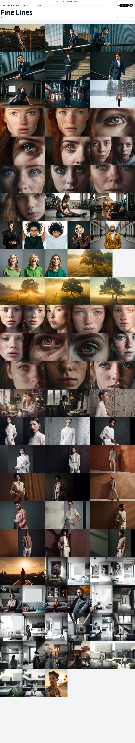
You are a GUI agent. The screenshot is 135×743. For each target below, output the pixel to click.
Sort (2, 17)
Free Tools (25, 5)
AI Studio (18, 5)
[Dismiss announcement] (133, 2)
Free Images (10, 5)
